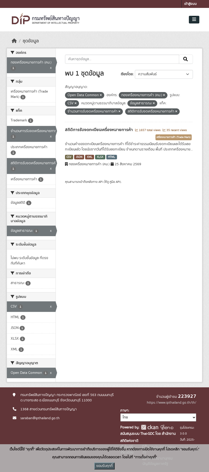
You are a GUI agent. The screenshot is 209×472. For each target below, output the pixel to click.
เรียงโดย (127, 74)
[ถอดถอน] (101, 95)
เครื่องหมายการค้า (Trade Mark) (173, 137)
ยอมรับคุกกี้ (104, 465)
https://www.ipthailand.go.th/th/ (171, 402)
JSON (79, 157)
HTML (111, 157)
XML (90, 157)
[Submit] (186, 59)
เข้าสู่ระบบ (190, 4)
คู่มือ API (115, 182)
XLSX (100, 157)
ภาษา (124, 410)
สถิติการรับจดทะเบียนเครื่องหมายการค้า (99, 129)
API (100, 182)
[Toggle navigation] (194, 19)
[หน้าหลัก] (14, 41)
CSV (69, 157)
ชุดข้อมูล (31, 41)
